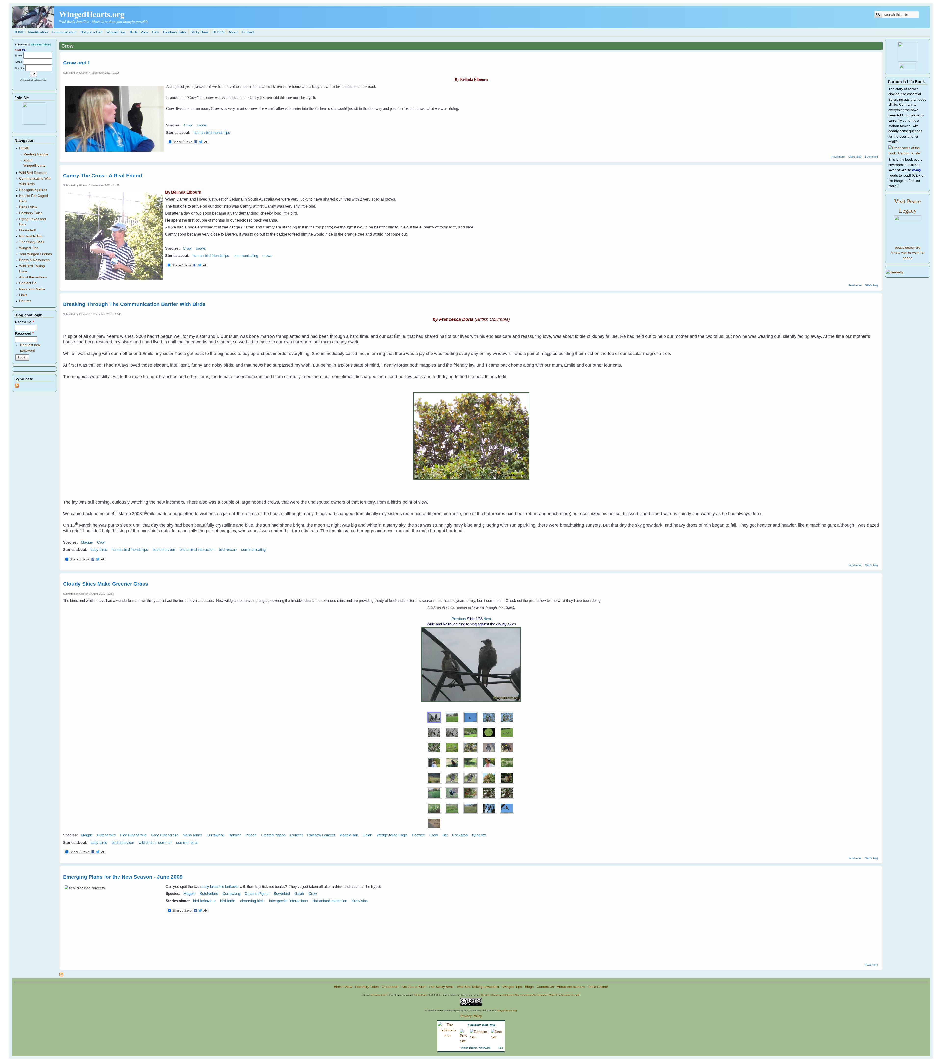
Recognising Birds (33, 190)
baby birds (99, 549)
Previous (459, 619)
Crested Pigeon (273, 835)
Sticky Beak (200, 32)
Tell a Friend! (598, 987)
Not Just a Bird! (413, 987)
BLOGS (218, 32)
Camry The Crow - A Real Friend (102, 175)
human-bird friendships (212, 132)
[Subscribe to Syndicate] (17, 386)
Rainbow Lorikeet (321, 835)
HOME (19, 32)
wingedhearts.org (507, 1010)
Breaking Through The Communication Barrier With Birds (134, 304)
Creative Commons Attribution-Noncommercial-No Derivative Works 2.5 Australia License (530, 995)
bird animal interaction (197, 549)
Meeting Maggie (35, 154)
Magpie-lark (348, 835)
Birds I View (139, 32)
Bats (155, 32)
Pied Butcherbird (133, 835)
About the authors (33, 277)
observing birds (252, 901)
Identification (38, 32)
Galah (367, 835)
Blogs (529, 987)
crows (202, 125)
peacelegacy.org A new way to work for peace (908, 253)
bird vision (360, 901)
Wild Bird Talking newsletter (478, 987)
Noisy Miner (192, 835)
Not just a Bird (91, 32)
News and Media (32, 289)
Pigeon (250, 835)
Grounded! (27, 230)
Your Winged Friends (35, 254)
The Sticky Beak (31, 242)
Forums (25, 301)
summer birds (187, 842)
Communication (64, 32)
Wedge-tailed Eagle (392, 835)
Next (487, 619)
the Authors (420, 995)
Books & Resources (34, 260)
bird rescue (228, 549)
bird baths (228, 901)
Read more (838, 156)
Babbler (235, 835)
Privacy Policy (471, 1016)
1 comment (871, 156)
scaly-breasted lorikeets (219, 887)
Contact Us (27, 283)
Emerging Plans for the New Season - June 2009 (123, 877)
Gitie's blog (854, 156)
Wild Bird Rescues (33, 173)
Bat (445, 835)
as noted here (378, 995)
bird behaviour (164, 549)
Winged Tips (116, 32)
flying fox (479, 835)
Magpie (87, 542)
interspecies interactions (288, 901)
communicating (246, 255)
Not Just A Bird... (32, 236)
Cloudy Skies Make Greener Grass (105, 584)
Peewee (418, 835)
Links (23, 295)
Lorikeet (296, 835)
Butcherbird (106, 835)
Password (24, 333)
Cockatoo (460, 835)
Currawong (215, 835)
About (233, 32)
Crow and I (76, 62)
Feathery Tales (174, 32)
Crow (188, 125)
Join (500, 1047)
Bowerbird (282, 893)
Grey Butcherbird (164, 835)
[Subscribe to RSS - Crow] (61, 975)
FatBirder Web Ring (481, 1025)
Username (24, 322)
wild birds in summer (155, 842)
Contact (248, 32)
